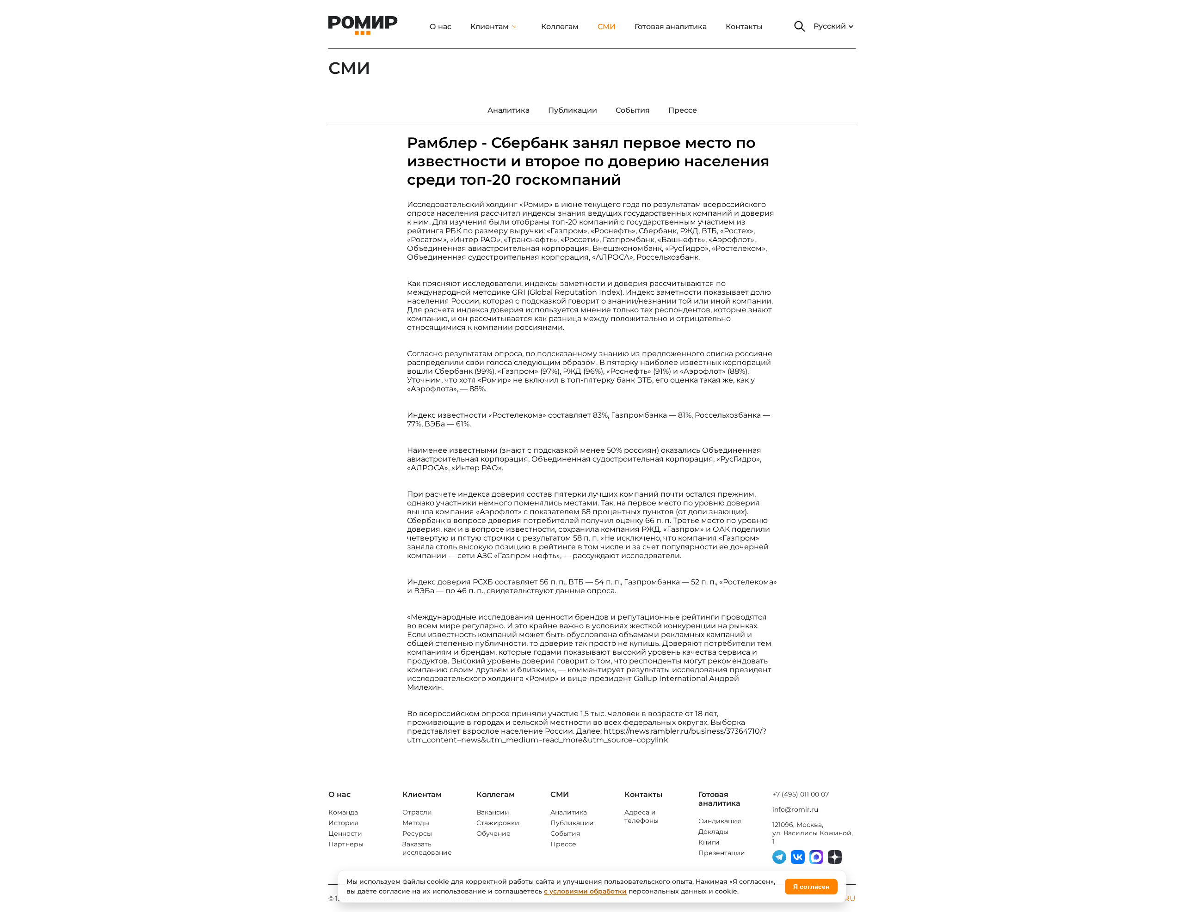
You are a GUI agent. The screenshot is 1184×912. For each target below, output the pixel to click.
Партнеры (346, 844)
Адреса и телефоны (641, 816)
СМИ (607, 26)
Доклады (713, 831)
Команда (343, 812)
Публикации (572, 823)
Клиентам (489, 26)
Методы (415, 823)
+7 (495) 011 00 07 (800, 794)
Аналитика (568, 812)
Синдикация (719, 821)
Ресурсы (417, 833)
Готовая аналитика (671, 26)
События (565, 833)
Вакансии (492, 812)
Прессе (563, 844)
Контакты (744, 26)
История (343, 823)
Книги (709, 842)
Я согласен (811, 886)
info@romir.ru (795, 809)
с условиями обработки (585, 891)
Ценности (345, 833)
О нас (440, 26)
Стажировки (497, 823)
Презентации (721, 853)
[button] (799, 26)
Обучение (493, 833)
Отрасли (417, 812)
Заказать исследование (427, 848)
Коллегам (560, 26)
